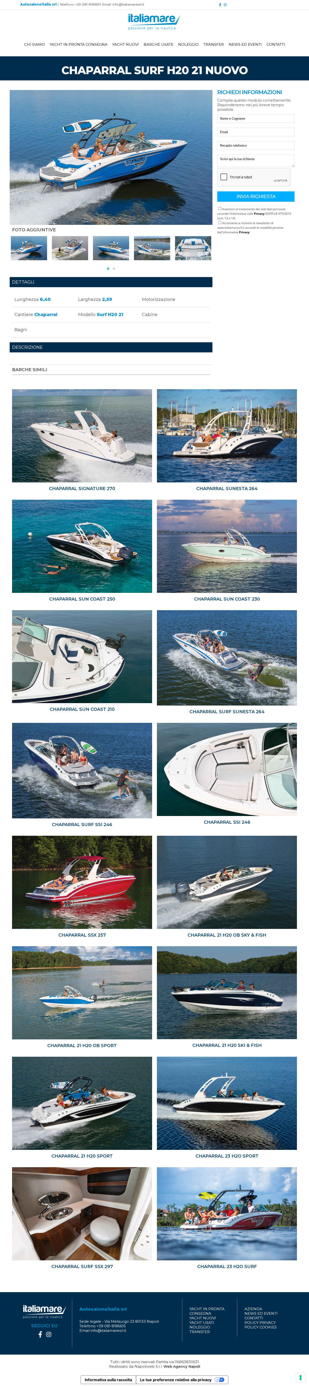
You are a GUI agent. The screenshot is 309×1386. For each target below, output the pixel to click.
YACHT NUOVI (125, 44)
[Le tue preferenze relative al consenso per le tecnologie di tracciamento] (300, 1377)
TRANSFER (214, 44)
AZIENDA (253, 1309)
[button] (108, 268)
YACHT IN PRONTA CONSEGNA (78, 44)
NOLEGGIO (188, 44)
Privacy (259, 214)
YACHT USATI (202, 1322)
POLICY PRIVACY (260, 1322)
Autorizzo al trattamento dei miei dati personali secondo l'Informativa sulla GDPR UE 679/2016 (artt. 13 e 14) (254, 213)
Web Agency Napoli (181, 1366)
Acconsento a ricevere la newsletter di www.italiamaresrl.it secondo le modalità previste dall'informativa (250, 227)
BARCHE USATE (158, 44)
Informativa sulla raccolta (108, 1379)
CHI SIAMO (34, 44)
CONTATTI (276, 44)
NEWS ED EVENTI (245, 44)
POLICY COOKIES (261, 1327)
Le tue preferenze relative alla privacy (175, 1379)
